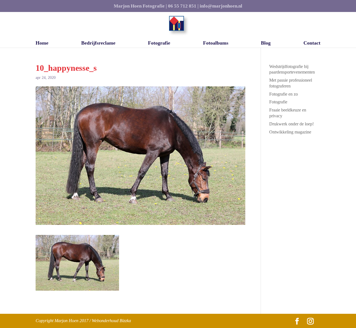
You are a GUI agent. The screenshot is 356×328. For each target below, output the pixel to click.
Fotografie (159, 43)
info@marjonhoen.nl (221, 6)
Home (42, 43)
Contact (311, 43)
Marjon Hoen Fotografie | (140, 6)
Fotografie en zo (283, 94)
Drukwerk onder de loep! (291, 124)
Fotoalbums (215, 43)
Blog (266, 43)
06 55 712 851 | (183, 6)
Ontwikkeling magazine (290, 132)
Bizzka (125, 320)
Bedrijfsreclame (98, 43)
